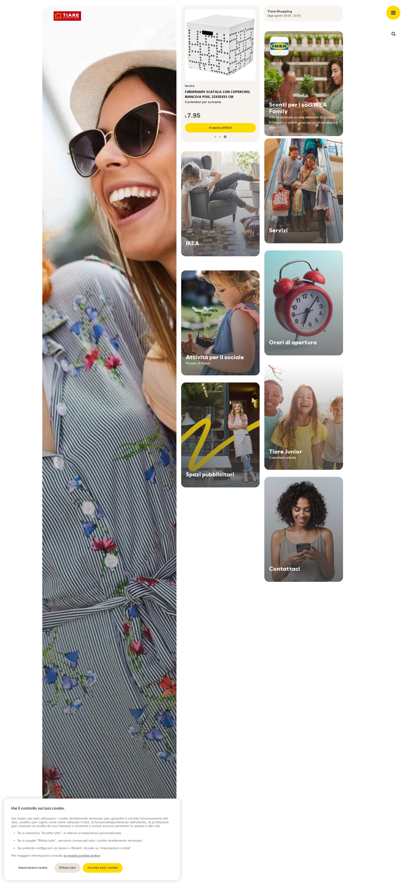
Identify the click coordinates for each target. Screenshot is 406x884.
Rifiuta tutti (67, 867)
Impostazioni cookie (32, 867)
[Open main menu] (393, 13)
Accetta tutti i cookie (102, 867)
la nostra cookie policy (82, 855)
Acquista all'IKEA (220, 127)
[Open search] (393, 34)
